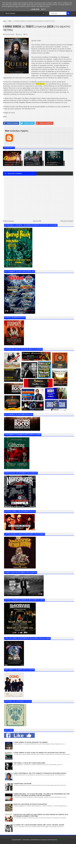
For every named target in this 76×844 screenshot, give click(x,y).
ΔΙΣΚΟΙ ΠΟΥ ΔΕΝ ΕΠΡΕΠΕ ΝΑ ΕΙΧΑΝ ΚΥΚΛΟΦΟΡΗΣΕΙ (30, 804)
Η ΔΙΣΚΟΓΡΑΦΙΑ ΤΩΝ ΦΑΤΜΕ (22, 783)
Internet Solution (61, 839)
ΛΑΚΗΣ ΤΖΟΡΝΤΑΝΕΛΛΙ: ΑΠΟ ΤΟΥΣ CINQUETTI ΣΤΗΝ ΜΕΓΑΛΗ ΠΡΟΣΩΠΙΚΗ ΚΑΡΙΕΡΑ (39, 773)
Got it (43, 9)
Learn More (35, 9)
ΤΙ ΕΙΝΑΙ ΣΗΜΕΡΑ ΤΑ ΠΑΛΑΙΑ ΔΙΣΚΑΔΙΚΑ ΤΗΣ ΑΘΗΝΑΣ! (30, 742)
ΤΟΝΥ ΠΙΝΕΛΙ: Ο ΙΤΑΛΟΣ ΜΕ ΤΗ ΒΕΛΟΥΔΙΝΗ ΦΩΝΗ (29, 763)
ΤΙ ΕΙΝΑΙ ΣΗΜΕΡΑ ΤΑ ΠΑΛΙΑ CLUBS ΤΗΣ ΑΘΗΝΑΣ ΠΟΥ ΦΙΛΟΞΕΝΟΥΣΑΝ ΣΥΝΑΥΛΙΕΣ (39, 752)
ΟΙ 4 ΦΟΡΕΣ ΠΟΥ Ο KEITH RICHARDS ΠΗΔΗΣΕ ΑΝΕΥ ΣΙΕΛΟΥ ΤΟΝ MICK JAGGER (38, 825)
